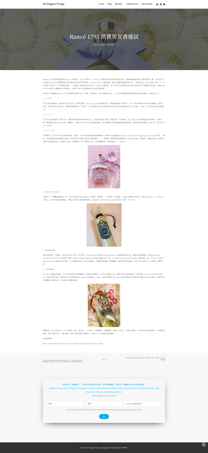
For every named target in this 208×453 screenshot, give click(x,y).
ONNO (124, 448)
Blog (110, 4)
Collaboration (132, 4)
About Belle (147, 4)
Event (101, 4)
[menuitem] (102, 4)
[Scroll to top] (204, 444)
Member (119, 4)
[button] (157, 4)
